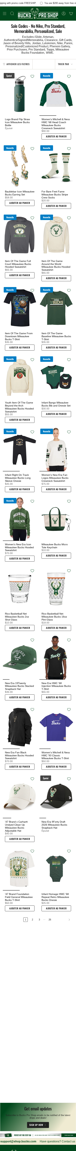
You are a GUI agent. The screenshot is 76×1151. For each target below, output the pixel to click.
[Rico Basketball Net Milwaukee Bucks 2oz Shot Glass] (20, 588)
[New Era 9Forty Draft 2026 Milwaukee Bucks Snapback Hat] (56, 796)
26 (50, 919)
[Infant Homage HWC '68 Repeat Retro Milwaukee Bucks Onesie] (56, 869)
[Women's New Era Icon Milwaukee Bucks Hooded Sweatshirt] (20, 519)
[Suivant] (63, 919)
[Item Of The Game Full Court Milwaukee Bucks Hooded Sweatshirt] (20, 235)
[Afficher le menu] (4, 13)
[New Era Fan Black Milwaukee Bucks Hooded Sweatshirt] (20, 727)
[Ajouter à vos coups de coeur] (32, 76)
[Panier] (71, 13)
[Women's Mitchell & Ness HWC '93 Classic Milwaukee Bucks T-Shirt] (56, 727)
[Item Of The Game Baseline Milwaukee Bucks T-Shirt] (56, 308)
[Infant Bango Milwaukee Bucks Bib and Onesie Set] (56, 377)
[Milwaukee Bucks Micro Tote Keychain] (56, 519)
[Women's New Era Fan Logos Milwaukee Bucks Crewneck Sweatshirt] (56, 449)
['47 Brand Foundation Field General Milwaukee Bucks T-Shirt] (20, 869)
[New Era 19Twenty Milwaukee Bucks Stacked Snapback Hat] (20, 657)
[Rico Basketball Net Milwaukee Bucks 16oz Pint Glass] (56, 588)
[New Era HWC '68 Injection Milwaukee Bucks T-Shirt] (56, 657)
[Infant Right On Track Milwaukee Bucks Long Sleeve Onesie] (20, 449)
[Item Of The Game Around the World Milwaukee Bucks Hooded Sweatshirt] (56, 235)
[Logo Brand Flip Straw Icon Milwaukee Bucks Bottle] (20, 94)
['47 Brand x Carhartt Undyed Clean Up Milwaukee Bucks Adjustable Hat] (20, 796)
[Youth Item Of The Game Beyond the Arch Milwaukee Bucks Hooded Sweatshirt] (20, 377)
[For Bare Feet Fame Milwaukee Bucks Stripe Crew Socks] (56, 166)
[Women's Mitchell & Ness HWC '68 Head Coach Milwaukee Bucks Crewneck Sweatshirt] (56, 94)
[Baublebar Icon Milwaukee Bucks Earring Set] (20, 166)
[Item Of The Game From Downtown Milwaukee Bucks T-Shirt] (20, 308)
